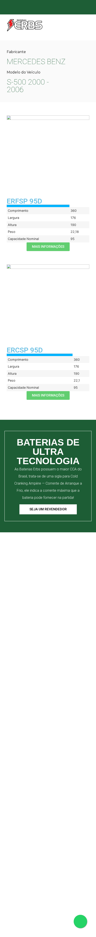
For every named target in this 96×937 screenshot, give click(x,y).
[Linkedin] (69, 7)
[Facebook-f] (52, 7)
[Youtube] (78, 7)
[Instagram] (60, 7)
